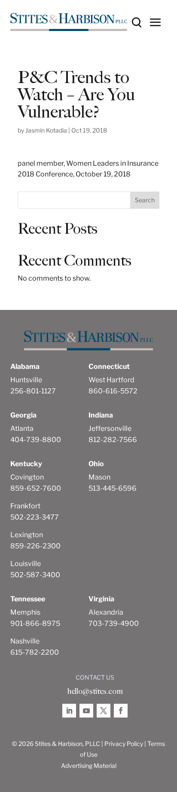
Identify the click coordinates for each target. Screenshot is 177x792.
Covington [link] (27, 477)
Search (145, 200)
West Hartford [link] (111, 380)
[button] (155, 22)
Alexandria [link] (105, 612)
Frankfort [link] (25, 506)
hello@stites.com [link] (95, 691)
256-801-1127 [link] (33, 391)
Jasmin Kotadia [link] (46, 130)
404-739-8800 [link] (35, 440)
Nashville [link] (25, 641)
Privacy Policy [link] (123, 743)
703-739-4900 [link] (113, 623)
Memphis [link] (25, 612)
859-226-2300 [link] (35, 546)
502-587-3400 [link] (35, 575)
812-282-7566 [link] (112, 440)
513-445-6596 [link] (112, 488)
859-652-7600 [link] (35, 488)
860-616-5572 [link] (112, 391)
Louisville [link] (25, 564)
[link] (68, 22)
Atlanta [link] (22, 428)
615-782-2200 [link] (34, 652)
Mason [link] (99, 477)
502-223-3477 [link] (34, 517)
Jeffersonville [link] (109, 428)
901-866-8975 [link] (35, 623)
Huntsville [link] (26, 380)
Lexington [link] (26, 535)
